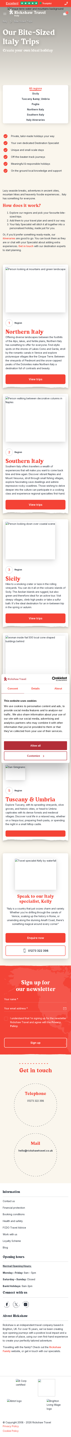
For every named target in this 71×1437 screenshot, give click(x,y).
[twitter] (16, 1304)
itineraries (9, 238)
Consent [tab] (13, 688)
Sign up (35, 1042)
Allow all (35, 745)
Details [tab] (35, 688)
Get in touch (25, 246)
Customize (33, 755)
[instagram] (26, 1304)
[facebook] (7, 1304)
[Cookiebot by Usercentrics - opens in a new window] (52, 679)
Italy (5, 21)
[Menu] (5, 14)
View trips (35, 379)
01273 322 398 (38, 950)
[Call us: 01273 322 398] (66, 3)
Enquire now (35, 938)
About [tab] (58, 688)
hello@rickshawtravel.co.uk (35, 1150)
